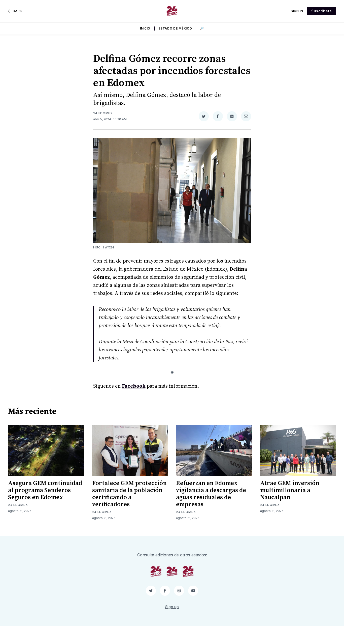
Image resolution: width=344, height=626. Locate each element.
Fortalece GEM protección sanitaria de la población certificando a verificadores (129, 493)
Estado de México (175, 28)
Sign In (297, 11)
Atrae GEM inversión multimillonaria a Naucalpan (289, 490)
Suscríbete (321, 11)
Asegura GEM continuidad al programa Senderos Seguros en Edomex (45, 490)
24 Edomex (103, 113)
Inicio (145, 28)
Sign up (172, 607)
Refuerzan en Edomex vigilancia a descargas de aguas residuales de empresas (211, 493)
